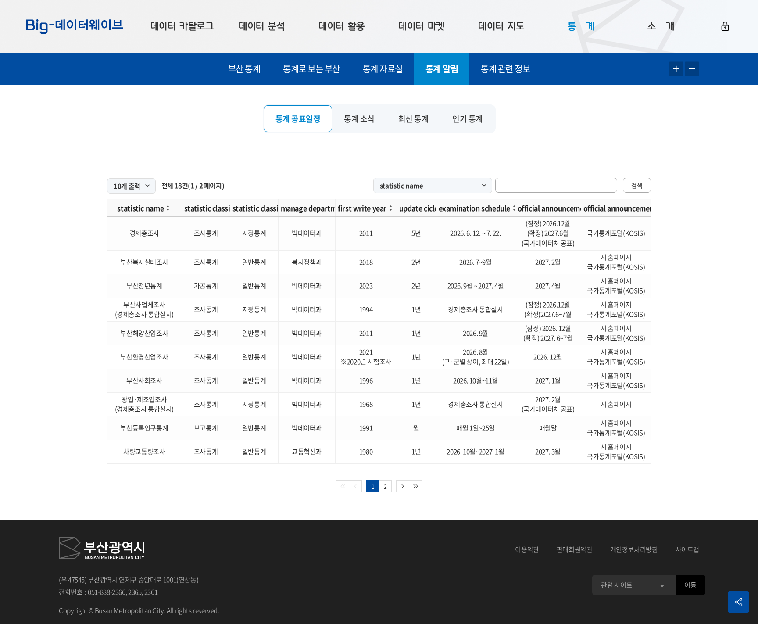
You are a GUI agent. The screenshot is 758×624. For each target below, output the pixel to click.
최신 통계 (413, 119)
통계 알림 (441, 68)
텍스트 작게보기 (692, 69)
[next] (402, 486)
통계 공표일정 (298, 119)
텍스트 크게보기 (676, 69)
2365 (135, 592)
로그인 (725, 26)
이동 (690, 585)
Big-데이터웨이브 (74, 26)
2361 (151, 592)
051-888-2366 (106, 592)
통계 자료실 (383, 68)
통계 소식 (359, 119)
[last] (415, 486)
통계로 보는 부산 (311, 68)
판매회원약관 (575, 549)
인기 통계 (467, 119)
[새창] (101, 549)
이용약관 (527, 549)
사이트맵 (688, 549)
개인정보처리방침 (634, 549)
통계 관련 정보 (505, 68)
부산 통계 (244, 68)
